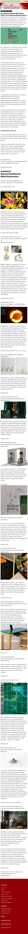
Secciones (4, 885)
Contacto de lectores (5, 910)
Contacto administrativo (6, 908)
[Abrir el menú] (26, 7)
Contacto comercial (5, 913)
